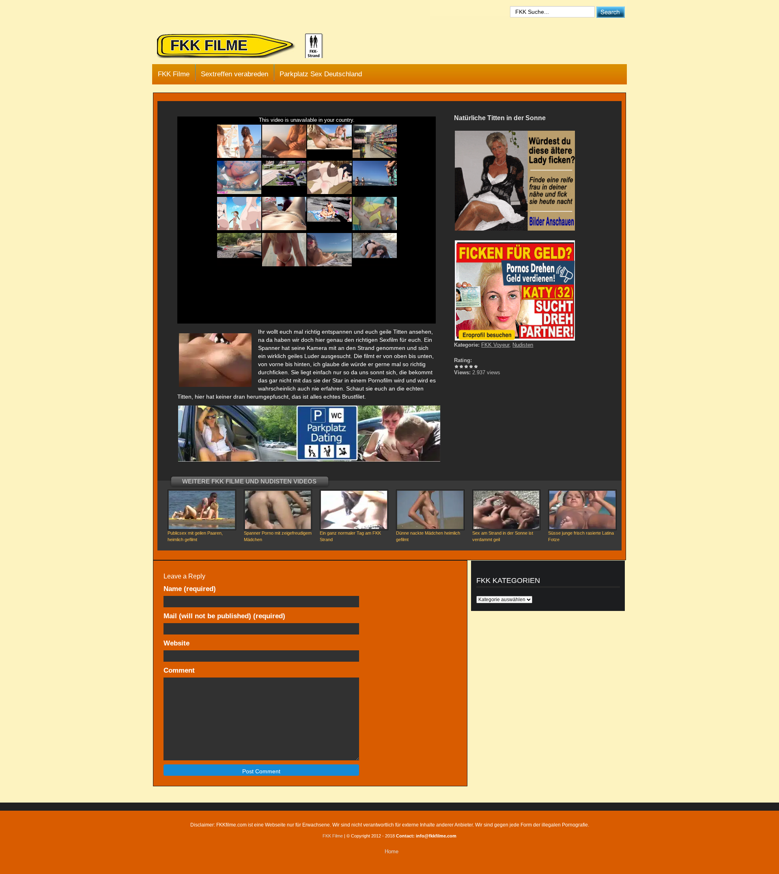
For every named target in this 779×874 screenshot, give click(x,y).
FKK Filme (173, 74)
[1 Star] (456, 366)
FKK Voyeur (495, 345)
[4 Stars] (471, 366)
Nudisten (522, 345)
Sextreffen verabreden (234, 74)
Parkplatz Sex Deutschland (321, 74)
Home (391, 851)
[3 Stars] (466, 366)
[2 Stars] (461, 366)
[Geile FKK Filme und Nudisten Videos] (245, 46)
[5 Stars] (475, 366)
